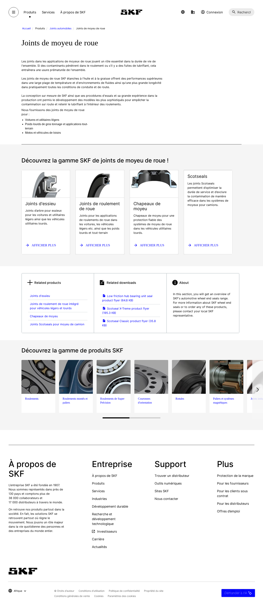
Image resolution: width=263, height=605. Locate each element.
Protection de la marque (235, 476)
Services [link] (48, 12)
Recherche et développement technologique (104, 519)
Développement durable (110, 506)
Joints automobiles (60, 28)
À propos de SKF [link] (73, 12)
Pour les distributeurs (233, 503)
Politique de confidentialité (124, 590)
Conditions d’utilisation (91, 590)
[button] (183, 12)
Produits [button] (30, 12)
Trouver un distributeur (172, 476)
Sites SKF (162, 491)
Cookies (98, 595)
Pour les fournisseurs (233, 483)
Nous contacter (166, 499)
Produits (98, 483)
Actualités (99, 547)
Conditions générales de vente (72, 595)
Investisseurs (106, 531)
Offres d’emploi (228, 511)
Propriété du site (153, 590)
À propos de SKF (104, 476)
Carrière (98, 539)
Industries (99, 499)
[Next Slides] (257, 389)
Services (98, 491)
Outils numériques (168, 483)
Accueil (26, 28)
